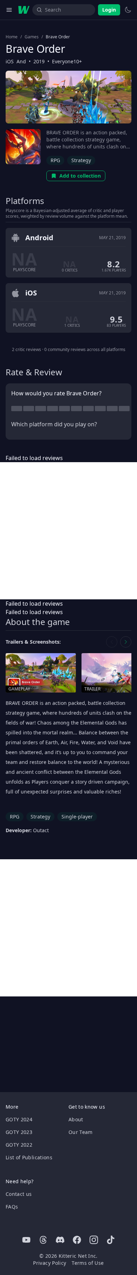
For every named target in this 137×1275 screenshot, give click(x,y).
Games (32, 37)
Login (109, 9)
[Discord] (60, 1240)
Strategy (81, 160)
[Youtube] (26, 1240)
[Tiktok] (110, 1240)
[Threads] (43, 1240)
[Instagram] (94, 1240)
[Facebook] (77, 1240)
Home (12, 37)
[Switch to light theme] (127, 9)
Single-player (77, 816)
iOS (10, 61)
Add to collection (80, 175)
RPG (55, 160)
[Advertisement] (68, 530)
